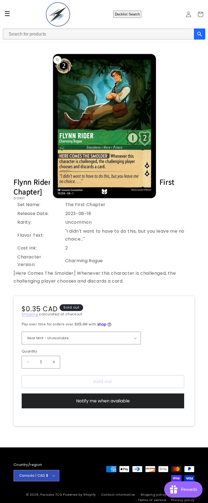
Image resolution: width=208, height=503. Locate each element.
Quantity (29, 351)
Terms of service (152, 500)
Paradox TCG (51, 494)
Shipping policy (154, 494)
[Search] (199, 34)
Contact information (118, 494)
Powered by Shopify (79, 494)
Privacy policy (182, 500)
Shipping (30, 314)
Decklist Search (127, 14)
